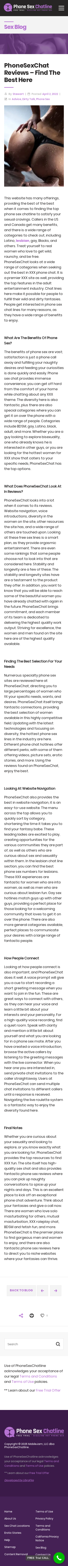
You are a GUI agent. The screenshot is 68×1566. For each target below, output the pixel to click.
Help (7, 1540)
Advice (16, 99)
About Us (10, 1518)
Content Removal (16, 1554)
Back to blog (21, 1290)
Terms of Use (23, 1381)
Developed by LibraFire (19, 1480)
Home (8, 1511)
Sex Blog (41, 1547)
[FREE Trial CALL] (59, 1558)
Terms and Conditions (38, 1376)
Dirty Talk (28, 99)
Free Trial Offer (48, 1390)
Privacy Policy (44, 1518)
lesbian (22, 240)
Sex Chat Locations (17, 1526)
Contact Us (43, 1555)
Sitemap (10, 1547)
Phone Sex (43, 99)
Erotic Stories (12, 1533)
